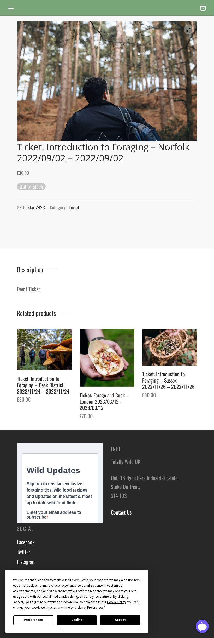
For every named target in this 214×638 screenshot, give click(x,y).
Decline (76, 620)
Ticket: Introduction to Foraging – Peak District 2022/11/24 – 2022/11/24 (43, 384)
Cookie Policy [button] (116, 602)
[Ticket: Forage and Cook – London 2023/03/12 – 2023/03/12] (107, 358)
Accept (120, 620)
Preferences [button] (95, 607)
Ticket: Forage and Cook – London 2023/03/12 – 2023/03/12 (104, 401)
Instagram (26, 562)
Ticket (74, 207)
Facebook (26, 542)
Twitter (23, 552)
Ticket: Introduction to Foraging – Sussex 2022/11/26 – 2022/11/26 (168, 380)
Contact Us (121, 512)
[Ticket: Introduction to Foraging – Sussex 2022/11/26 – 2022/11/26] (169, 347)
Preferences (33, 620)
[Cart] (203, 8)
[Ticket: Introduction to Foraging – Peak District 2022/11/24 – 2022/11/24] (44, 349)
